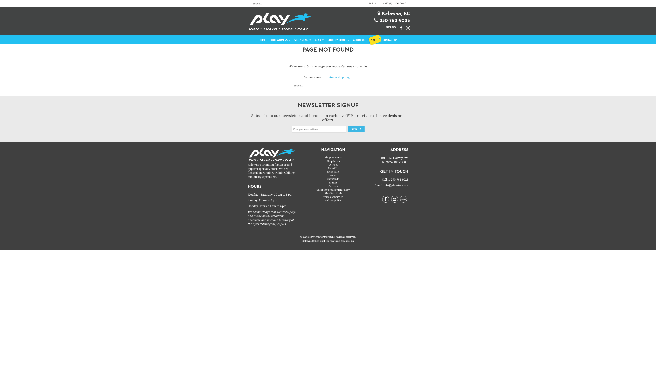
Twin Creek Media (344, 241)
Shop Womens (280, 40)
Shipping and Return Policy (333, 189)
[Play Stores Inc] (328, 22)
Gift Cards (333, 179)
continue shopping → (339, 77)
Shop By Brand (338, 40)
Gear (319, 40)
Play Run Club (333, 193)
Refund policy (333, 200)
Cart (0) (387, 3)
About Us (359, 40)
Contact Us (390, 40)
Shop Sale (333, 171)
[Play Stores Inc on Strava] (389, 27)
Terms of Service (333, 197)
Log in (372, 3)
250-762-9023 (394, 20)
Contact (333, 164)
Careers (333, 186)
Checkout (401, 3)
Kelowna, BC (395, 14)
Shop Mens (302, 40)
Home (262, 40)
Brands (333, 182)
